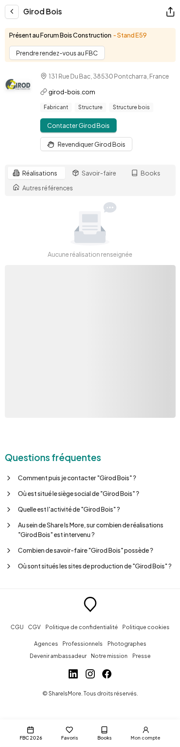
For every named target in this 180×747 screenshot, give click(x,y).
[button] (90, 477)
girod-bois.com (71, 92)
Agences (46, 643)
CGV (34, 626)
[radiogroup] (90, 180)
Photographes (126, 643)
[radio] (36, 173)
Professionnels (82, 643)
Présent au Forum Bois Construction (60, 35)
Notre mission (109, 655)
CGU (17, 626)
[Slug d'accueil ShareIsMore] (90, 605)
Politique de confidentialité (81, 626)
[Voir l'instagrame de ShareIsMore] (90, 675)
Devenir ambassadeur (58, 655)
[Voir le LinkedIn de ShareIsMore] (73, 675)
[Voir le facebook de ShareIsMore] (106, 675)
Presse (141, 655)
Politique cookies (146, 626)
